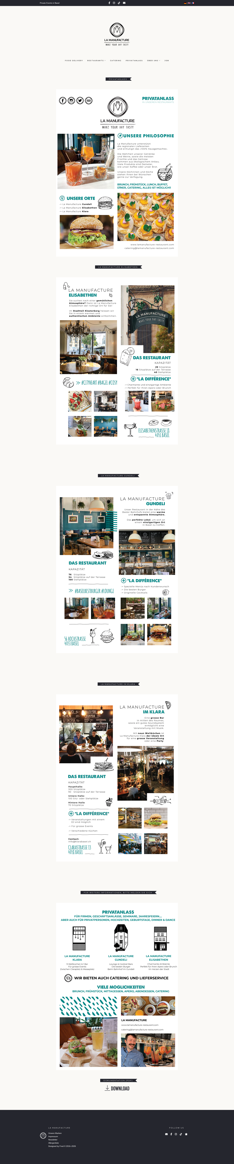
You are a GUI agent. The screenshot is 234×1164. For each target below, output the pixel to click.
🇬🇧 (189, 3)
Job (167, 61)
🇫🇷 (193, 3)
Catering (115, 61)
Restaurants (95, 61)
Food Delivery (74, 61)
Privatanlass (134, 61)
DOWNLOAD (119, 1088)
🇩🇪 (185, 3)
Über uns (152, 61)
